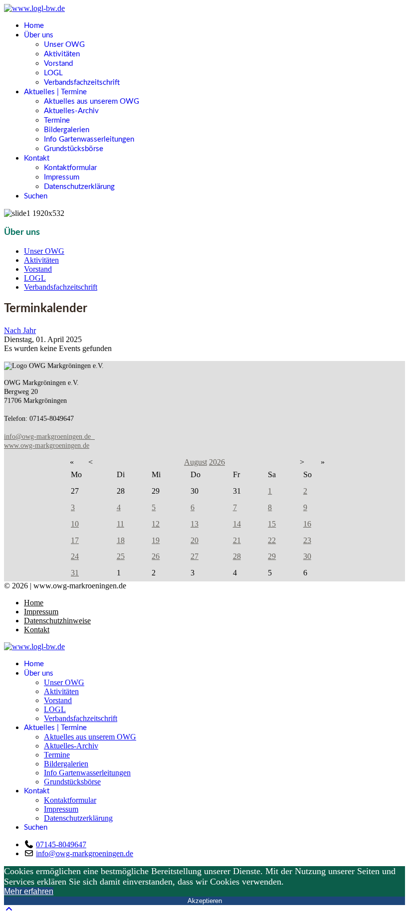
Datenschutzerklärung (79, 186)
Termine (57, 120)
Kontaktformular (70, 168)
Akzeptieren (205, 901)
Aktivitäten (62, 54)
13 (195, 524)
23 (307, 540)
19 (156, 540)
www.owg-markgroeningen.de (46, 445)
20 (195, 540)
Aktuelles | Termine (55, 92)
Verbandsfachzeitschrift (82, 82)
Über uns (38, 35)
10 (75, 524)
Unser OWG (64, 44)
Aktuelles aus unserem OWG (91, 101)
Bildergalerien (66, 130)
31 (75, 572)
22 (272, 540)
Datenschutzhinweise (57, 620)
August (195, 462)
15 (272, 524)
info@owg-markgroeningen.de (49, 436)
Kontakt (36, 158)
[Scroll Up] (9, 909)
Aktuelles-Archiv (71, 111)
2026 (217, 462)
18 (121, 540)
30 (307, 556)
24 (75, 556)
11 (120, 524)
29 (272, 556)
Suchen (35, 196)
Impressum (61, 177)
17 (75, 540)
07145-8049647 (61, 844)
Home (34, 25)
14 (237, 524)
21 (237, 540)
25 (121, 556)
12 (156, 524)
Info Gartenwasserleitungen (89, 139)
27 (195, 556)
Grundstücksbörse (73, 149)
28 (237, 556)
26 (156, 556)
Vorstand (58, 63)
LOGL (53, 73)
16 (307, 524)
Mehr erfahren (28, 891)
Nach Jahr (20, 330)
